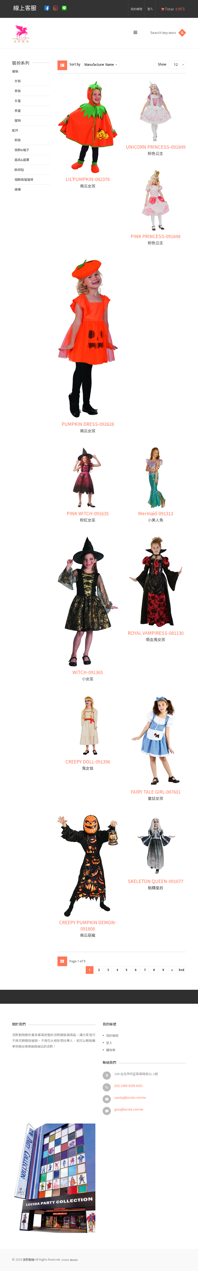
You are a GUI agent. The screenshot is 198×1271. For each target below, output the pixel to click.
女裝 (17, 81)
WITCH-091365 (87, 672)
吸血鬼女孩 (155, 639)
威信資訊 (74, 1260)
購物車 (110, 1050)
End (181, 970)
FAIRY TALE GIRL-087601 (156, 791)
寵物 (17, 120)
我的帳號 (136, 9)
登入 (150, 9)
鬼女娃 (87, 768)
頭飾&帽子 (21, 149)
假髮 (17, 140)
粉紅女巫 (87, 520)
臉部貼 (19, 169)
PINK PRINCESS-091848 (155, 236)
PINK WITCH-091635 (88, 513)
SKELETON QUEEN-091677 (155, 881)
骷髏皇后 (155, 887)
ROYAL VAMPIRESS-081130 (156, 632)
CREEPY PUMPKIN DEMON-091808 (87, 925)
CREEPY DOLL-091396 (87, 761)
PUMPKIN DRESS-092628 (88, 424)
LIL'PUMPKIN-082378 (88, 179)
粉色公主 (155, 153)
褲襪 (17, 189)
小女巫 (87, 679)
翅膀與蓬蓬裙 (23, 179)
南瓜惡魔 (87, 935)
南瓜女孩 (87, 186)
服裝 (15, 71)
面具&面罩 (21, 159)
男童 (17, 110)
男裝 (17, 90)
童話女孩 (155, 798)
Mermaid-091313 (155, 513)
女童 (17, 100)
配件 (15, 130)
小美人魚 (155, 520)
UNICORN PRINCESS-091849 (155, 146)
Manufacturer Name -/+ (99, 65)
